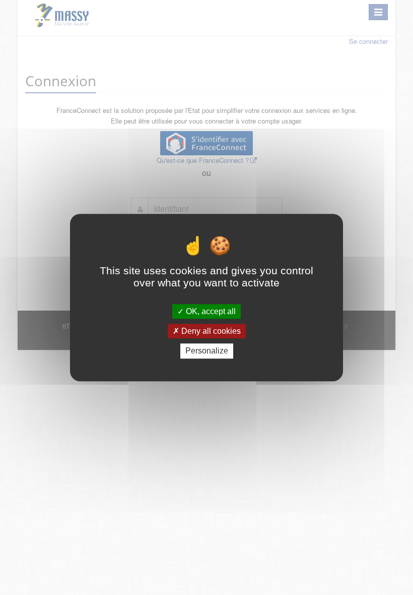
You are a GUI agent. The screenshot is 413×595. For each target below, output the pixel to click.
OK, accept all (210, 311)
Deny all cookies (210, 331)
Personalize (206, 351)
